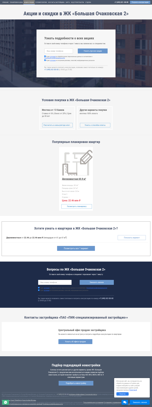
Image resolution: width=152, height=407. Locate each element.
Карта (68, 2)
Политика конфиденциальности (53, 404)
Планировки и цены (16, 2)
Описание (5, 2)
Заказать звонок (97, 282)
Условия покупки (41, 2)
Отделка (88, 2)
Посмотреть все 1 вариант (76, 248)
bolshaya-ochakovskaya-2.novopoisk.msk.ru (83, 394)
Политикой (133, 390)
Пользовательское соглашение (93, 402)
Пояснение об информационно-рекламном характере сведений (22, 404)
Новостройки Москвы (29, 400)
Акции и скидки (29, 2)
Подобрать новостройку (76, 383)
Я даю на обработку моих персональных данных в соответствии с (68, 57)
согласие (53, 56)
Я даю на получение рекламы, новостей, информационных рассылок (70, 60)
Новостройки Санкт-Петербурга (12, 400)
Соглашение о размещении (112, 402)
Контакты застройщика (56, 2)
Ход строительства (77, 2)
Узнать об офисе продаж (75, 341)
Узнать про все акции (93, 51)
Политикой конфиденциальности (54, 58)
